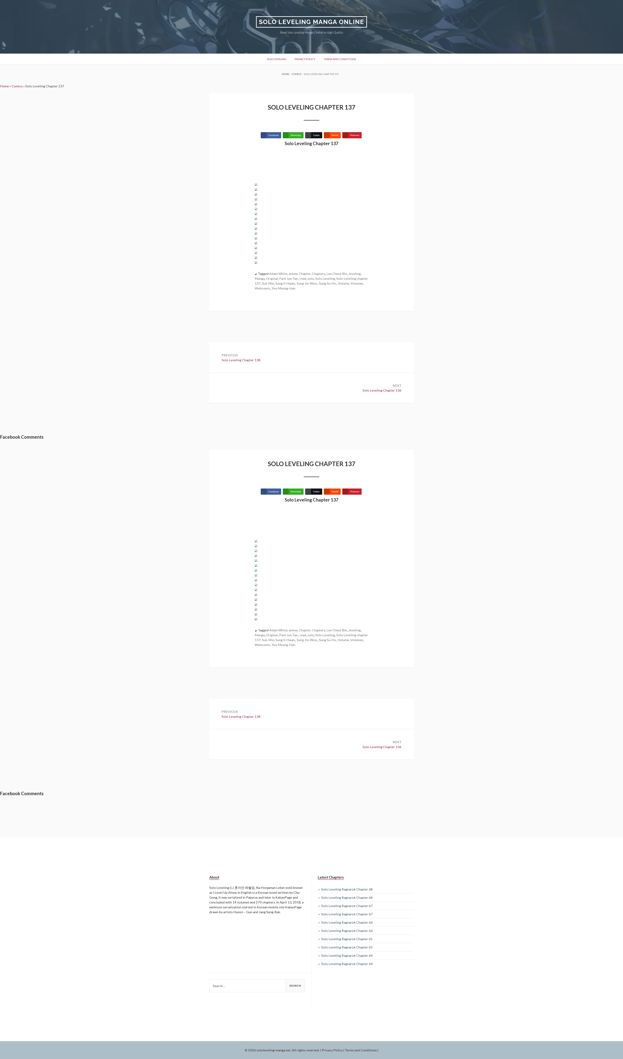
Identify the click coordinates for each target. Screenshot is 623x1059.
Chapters (318, 274)
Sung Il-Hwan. (285, 283)
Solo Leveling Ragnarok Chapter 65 (347, 939)
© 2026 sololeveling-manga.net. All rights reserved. (282, 1050)
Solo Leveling (276, 59)
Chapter (305, 274)
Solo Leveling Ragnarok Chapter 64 (347, 955)
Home (4, 86)
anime (293, 274)
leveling (355, 274)
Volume (343, 283)
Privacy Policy (305, 59)
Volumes (356, 283)
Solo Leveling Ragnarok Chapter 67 (347, 906)
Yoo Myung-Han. (284, 288)
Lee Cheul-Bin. (337, 274)
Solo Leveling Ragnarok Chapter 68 (347, 889)
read (303, 278)
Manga (260, 278)
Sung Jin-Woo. (307, 283)
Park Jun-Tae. (288, 278)
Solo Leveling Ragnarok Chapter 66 (347, 922)
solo (311, 278)
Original (272, 278)
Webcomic (262, 288)
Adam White (278, 274)
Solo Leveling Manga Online (311, 21)
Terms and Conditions (340, 59)
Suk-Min (268, 283)
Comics (17, 86)
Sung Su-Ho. (328, 283)
